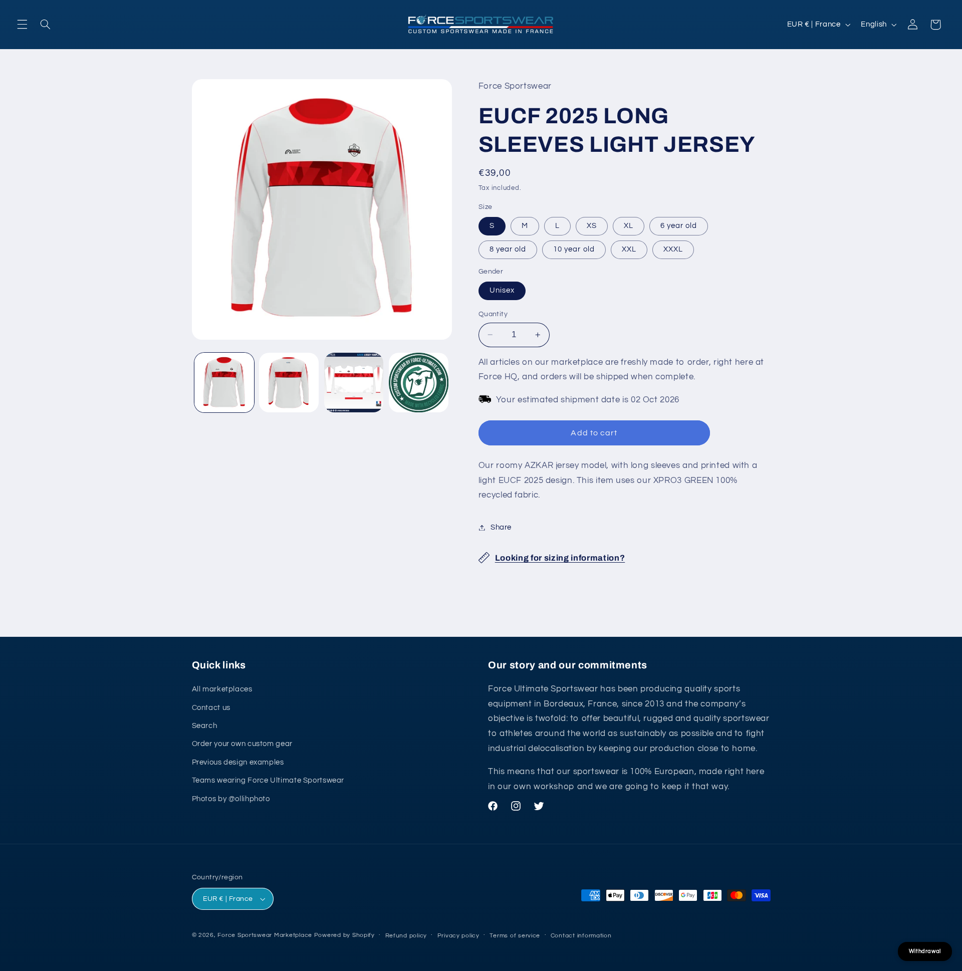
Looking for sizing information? (560, 558)
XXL (629, 249)
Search (204, 726)
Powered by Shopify (344, 935)
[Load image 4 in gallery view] (418, 382)
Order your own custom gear (242, 744)
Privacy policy (458, 935)
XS (592, 225)
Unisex (502, 290)
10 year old (574, 249)
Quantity (493, 314)
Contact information (581, 935)
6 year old (678, 225)
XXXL (673, 249)
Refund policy (406, 935)
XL (628, 225)
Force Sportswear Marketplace (264, 935)
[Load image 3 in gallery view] (354, 382)
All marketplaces (222, 689)
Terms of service (515, 935)
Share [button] (501, 527)
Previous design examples (238, 762)
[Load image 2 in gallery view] (289, 382)
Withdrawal (925, 951)
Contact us (211, 707)
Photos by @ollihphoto (231, 799)
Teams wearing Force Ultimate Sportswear (268, 780)
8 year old (508, 249)
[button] (22, 24)
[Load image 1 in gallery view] (224, 382)
